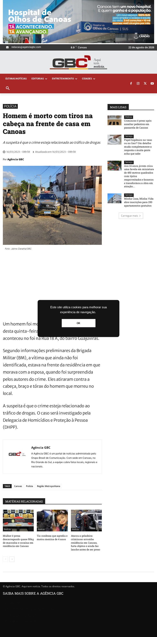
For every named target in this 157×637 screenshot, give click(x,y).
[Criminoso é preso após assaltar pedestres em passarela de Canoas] (114, 120)
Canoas (18, 486)
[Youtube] (152, 84)
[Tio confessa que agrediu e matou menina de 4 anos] (52, 520)
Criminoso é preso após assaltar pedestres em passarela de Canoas (137, 124)
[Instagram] (138, 84)
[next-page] (12, 559)
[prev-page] (5, 559)
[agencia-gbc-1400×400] (78, 42)
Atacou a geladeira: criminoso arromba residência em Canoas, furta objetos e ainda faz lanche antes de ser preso (85, 542)
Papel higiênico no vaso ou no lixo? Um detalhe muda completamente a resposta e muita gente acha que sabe (138, 146)
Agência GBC (15, 159)
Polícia (10, 106)
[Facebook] (131, 84)
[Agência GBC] (17, 456)
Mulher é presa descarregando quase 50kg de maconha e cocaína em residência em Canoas (18, 541)
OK (78, 323)
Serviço (128, 136)
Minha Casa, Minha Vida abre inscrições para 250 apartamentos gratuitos (139, 202)
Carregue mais (129, 215)
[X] (145, 84)
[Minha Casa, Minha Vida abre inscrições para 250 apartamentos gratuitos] (114, 198)
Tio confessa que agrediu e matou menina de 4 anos (52, 537)
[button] (8, 88)
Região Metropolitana (48, 486)
